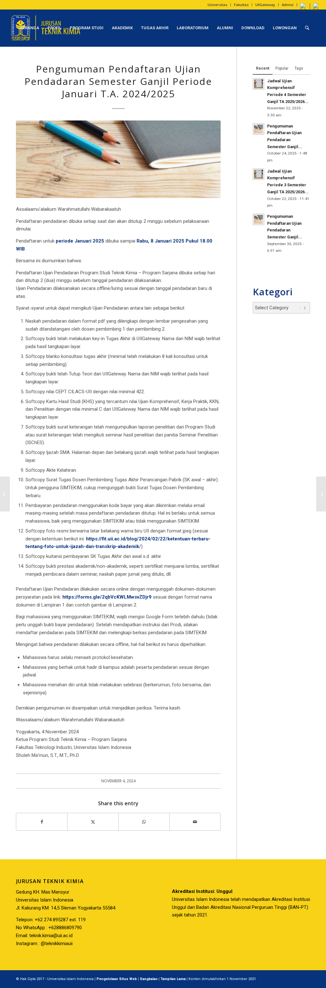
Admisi (288, 4)
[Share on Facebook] (41, 822)
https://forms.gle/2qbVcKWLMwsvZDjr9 (107, 597)
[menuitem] (217, 4)
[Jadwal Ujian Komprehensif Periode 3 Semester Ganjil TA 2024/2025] (5, 494)
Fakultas (241, 4)
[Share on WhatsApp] (144, 822)
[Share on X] (92, 822)
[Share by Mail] (195, 822)
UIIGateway (265, 4)
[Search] (307, 28)
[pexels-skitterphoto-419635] (118, 159)
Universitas (217, 4)
